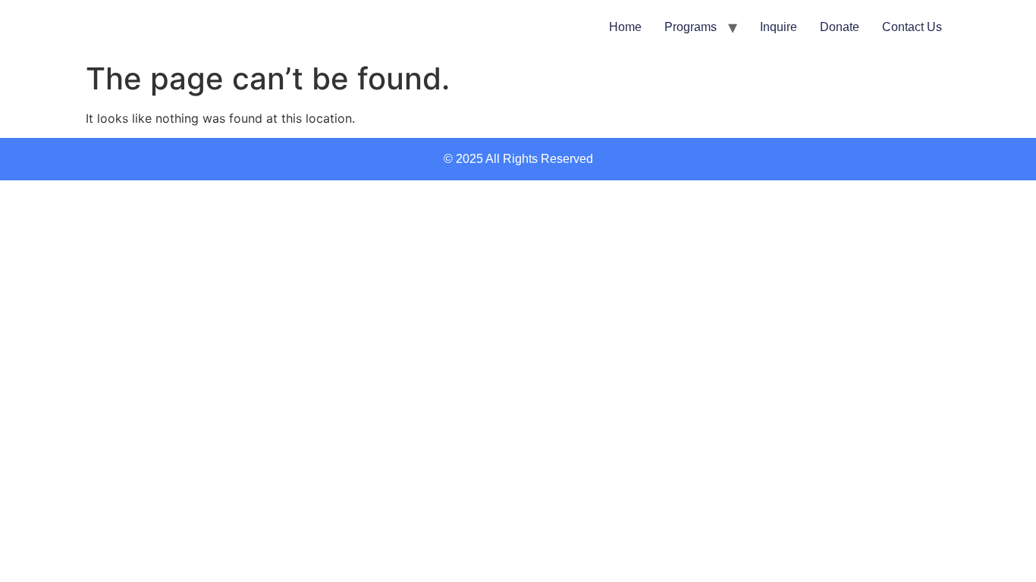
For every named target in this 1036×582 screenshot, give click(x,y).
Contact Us (912, 26)
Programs (690, 26)
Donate (839, 26)
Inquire (778, 26)
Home (625, 26)
